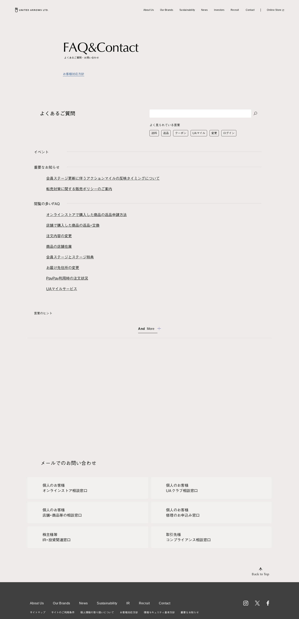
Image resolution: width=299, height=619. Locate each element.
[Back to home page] (31, 10)
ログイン (229, 133)
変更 (214, 133)
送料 (154, 133)
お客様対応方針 (73, 73)
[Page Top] (260, 571)
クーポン (180, 133)
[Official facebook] (267, 603)
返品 (166, 133)
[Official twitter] (257, 603)
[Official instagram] (245, 603)
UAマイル (198, 133)
